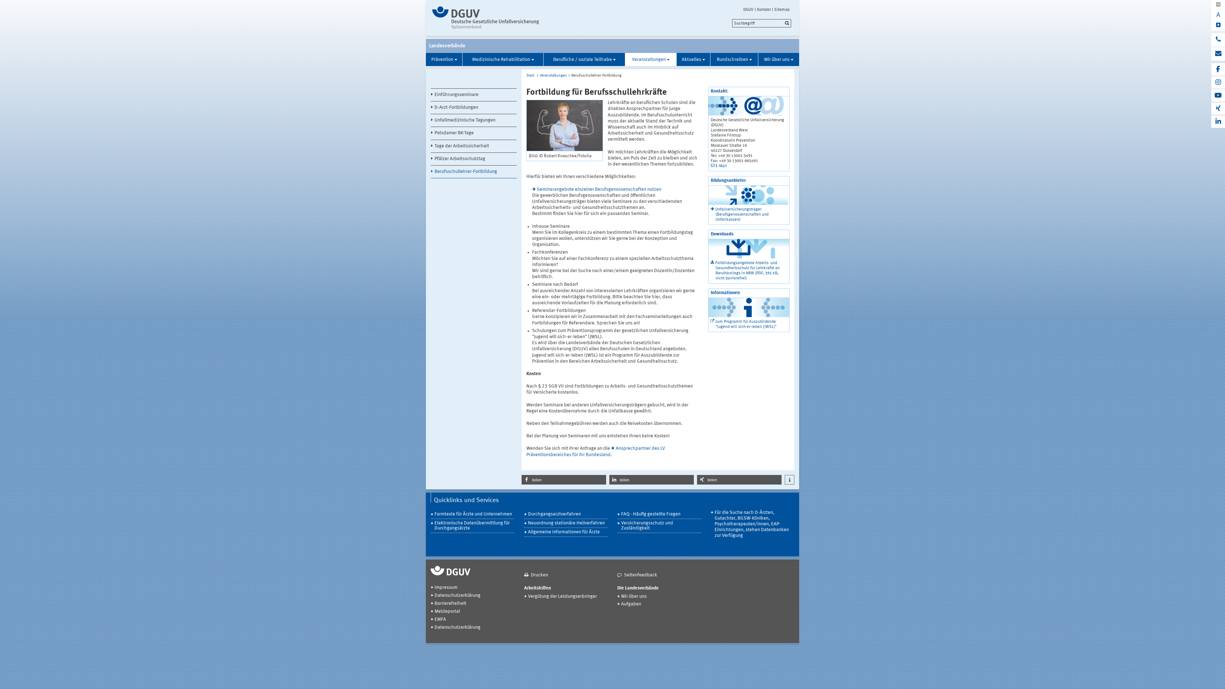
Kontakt (764, 9)
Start (530, 76)
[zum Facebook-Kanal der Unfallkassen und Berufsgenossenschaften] (1218, 69)
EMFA (440, 619)
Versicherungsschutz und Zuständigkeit (647, 526)
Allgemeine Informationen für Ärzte (564, 532)
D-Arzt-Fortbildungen (456, 107)
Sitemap (782, 9)
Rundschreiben (732, 59)
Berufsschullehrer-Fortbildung (465, 171)
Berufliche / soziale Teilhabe (582, 59)
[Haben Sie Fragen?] (1218, 40)
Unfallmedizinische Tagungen (464, 120)
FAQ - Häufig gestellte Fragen (650, 514)
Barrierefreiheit (450, 603)
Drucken (539, 575)
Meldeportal (447, 611)
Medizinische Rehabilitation (501, 59)
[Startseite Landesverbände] (485, 17)
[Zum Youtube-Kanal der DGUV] (1218, 95)
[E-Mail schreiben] (1218, 54)
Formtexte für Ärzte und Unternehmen (473, 514)
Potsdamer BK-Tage (454, 133)
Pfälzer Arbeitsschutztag (459, 159)
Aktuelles (691, 59)
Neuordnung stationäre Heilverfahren (566, 523)
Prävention (442, 59)
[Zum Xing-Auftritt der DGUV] (1218, 108)
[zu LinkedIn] (1218, 121)
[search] (761, 23)
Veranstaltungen (649, 59)
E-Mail (721, 166)
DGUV (748, 9)
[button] (564, 480)
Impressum (445, 587)
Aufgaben (631, 604)
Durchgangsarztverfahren (554, 514)
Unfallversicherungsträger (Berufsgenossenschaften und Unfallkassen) (741, 214)
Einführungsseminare (456, 95)
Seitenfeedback (640, 575)
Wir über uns (777, 59)
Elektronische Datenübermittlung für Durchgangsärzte (472, 526)
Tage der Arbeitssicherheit (461, 146)
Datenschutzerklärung (457, 595)
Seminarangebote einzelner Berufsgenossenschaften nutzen (599, 189)
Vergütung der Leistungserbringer (562, 596)
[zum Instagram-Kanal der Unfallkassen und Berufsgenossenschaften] (1218, 82)
